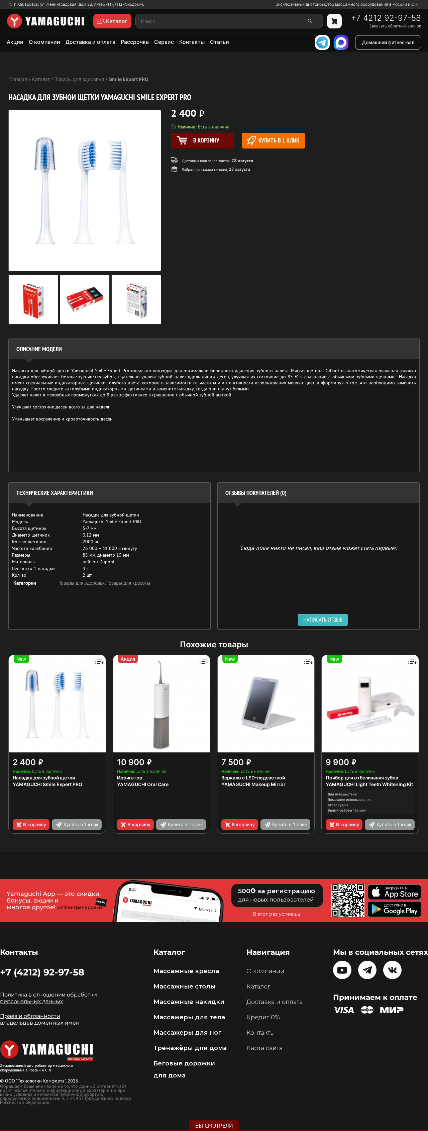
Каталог (258, 986)
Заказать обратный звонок (395, 26)
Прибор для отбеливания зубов (362, 777)
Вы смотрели (214, 1125)
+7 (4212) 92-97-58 (42, 972)
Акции (15, 41)
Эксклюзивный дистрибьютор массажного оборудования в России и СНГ (348, 4)
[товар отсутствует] (334, 21)
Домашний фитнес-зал (388, 42)
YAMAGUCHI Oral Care (143, 784)
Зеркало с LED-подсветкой (253, 777)
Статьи (219, 41)
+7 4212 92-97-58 (386, 18)
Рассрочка (135, 41)
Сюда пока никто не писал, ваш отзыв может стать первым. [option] (318, 547)
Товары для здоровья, (83, 583)
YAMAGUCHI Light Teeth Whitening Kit (369, 784)
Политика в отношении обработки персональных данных (48, 998)
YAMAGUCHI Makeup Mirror (253, 784)
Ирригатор (129, 777)
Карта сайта (264, 1048)
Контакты (192, 41)
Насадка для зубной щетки (44, 777)
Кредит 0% (263, 1017)
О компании (44, 41)
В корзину (34, 824)
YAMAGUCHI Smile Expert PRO (47, 784)
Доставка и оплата (90, 41)
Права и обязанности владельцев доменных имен (40, 1019)
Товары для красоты (128, 583)
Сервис (164, 41)
